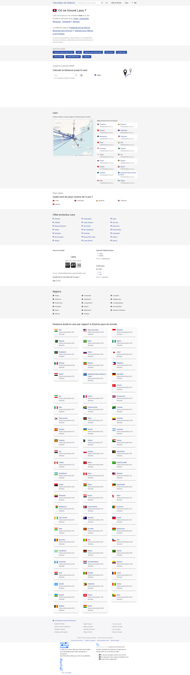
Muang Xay (115, 226)
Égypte (122, 166)
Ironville (73, 78)
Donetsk (59, 629)
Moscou (88, 626)
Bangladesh (103, 136)
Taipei (87, 624)
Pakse (114, 218)
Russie (102, 160)
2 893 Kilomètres (127, 150)
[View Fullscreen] (91, 127)
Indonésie (103, 148)
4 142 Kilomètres (127, 156)
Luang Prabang (88, 222)
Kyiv (116, 629)
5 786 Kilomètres (127, 168)
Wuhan (87, 632)
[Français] (135, 2)
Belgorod (59, 624)
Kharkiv (117, 626)
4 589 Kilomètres (107, 162)
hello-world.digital (66, 673)
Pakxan (56, 229)
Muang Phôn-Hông (89, 237)
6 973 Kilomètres (127, 176)
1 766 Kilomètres (107, 144)
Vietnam (76, 22)
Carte (78, 52)
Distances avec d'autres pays (93, 52)
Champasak (116, 233)
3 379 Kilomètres (107, 156)
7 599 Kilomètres (127, 182)
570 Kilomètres (127, 126)
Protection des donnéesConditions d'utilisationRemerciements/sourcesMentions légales (95, 640)
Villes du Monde (116, 3)
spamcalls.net (106, 258)
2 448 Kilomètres (107, 150)
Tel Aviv (116, 624)
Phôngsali (86, 233)
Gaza (62, 626)
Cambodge (84, 18)
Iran (121, 154)
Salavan (114, 237)
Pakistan (123, 148)
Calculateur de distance (64, 3)
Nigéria (122, 180)
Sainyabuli (57, 233)
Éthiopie (122, 160)
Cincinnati (66, 78)
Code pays (87, 56)
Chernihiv (89, 629)
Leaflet (76, 155)
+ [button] (91, 122)
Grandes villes (121, 52)
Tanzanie (102, 172)
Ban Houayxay (58, 237)
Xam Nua (115, 222)
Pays (126, 3)
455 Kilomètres (106, 126)
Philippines (123, 136)
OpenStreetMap (81, 155)
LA (106, 3)
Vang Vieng (86, 226)
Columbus (60, 78)
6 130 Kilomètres (107, 175)
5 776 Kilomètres (107, 168)
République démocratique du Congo (127, 173)
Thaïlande (66, 22)
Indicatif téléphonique (73, 56)
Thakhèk (57, 222)
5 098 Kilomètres (127, 162)
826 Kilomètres (127, 132)
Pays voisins (109, 52)
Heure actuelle (58, 56)
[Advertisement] (116, 24)
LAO (100, 274)
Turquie (102, 166)
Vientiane (57, 218)
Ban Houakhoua (88, 229)
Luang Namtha (87, 240)
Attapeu (56, 240)
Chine (75, 18)
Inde (121, 142)
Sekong (114, 240)
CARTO (91, 155)
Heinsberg (61, 632)
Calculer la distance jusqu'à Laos (63, 52)
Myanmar (57, 22)
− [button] (91, 124)
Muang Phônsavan (60, 226)
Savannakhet (87, 218)
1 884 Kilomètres (127, 144)
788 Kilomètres (106, 132)
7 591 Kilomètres (107, 182)
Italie (101, 180)
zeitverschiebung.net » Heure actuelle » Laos (72, 273)
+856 (100, 253)
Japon (102, 154)
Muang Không (116, 229)
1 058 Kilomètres (107, 138)
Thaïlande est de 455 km (79, 28)
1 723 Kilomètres (127, 138)
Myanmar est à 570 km (62, 31)
